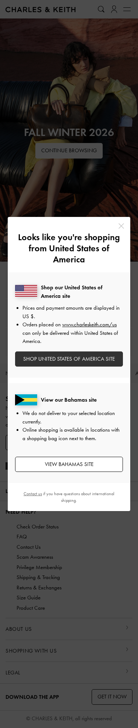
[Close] (121, 226)
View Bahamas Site (69, 464)
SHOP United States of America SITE (69, 359)
